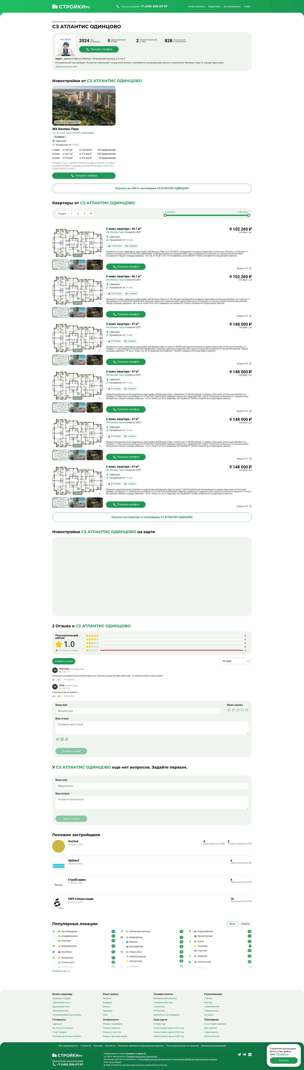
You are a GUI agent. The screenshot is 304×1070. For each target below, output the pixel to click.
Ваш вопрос (62, 793)
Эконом (107, 998)
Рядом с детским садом (115, 1036)
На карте (208, 1015)
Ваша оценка (235, 705)
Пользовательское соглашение (182, 1045)
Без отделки (210, 1028)
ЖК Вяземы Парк (65, 129)
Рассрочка (159, 1006)
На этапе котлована (62, 1028)
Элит (105, 1015)
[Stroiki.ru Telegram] (239, 1055)
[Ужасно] (229, 710)
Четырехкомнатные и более (66, 1015)
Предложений (179, 40)
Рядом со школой (112, 1032)
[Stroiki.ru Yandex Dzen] (250, 1055)
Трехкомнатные (60, 1010)
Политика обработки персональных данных (141, 1045)
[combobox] (236, 661)
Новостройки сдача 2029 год (169, 1036)
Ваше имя (61, 705)
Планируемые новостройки (66, 1036)
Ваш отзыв (62, 718)
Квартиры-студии (61, 998)
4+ (91, 213)
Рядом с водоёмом (112, 1024)
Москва (208, 1002)
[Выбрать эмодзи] (66, 739)
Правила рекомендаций (213, 1045)
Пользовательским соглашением (154, 1059)
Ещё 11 (94, 265)
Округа (245, 924)
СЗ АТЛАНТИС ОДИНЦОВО (80, 133)
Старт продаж (59, 1032)
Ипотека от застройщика (167, 1015)
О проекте (86, 1045)
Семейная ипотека (163, 1002)
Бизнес (106, 1006)
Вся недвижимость (68, 1045)
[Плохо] (231, 710)
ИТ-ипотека (159, 1010)
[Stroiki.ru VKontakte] (244, 1055)
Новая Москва (211, 1006)
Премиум (107, 1010)
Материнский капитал (165, 998)
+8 (111, 123)
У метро (208, 998)
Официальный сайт (66, 66)
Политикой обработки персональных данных (195, 1059)
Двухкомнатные (60, 1006)
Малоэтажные (211, 1036)
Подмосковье (211, 1010)
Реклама (98, 1045)
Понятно (284, 1060)
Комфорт (107, 1002)
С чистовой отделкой (215, 1024)
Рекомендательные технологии (142, 1056)
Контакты (110, 1045)
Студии (62, 213)
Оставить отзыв (64, 661)
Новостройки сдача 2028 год (169, 1032)
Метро (232, 924)
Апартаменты (211, 1032)
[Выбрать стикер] (62, 739)
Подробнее (282, 1054)
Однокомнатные (61, 1002)
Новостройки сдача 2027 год (169, 1028)
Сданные (57, 1024)
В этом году (160, 1024)
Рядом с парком (111, 1028)
